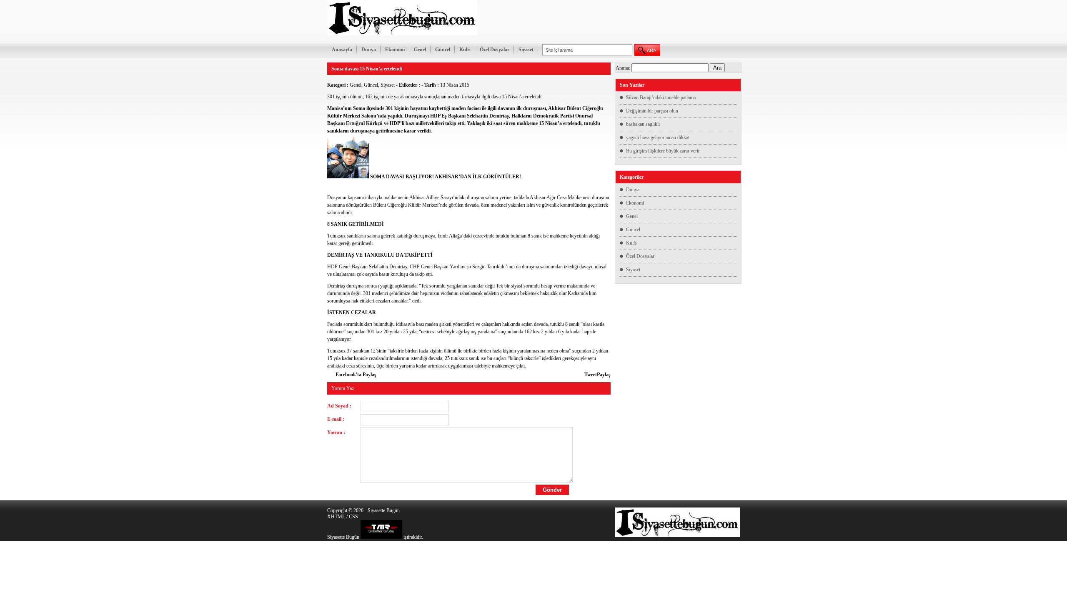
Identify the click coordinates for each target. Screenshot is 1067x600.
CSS (353, 517)
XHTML (336, 517)
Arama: (623, 68)
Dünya (368, 49)
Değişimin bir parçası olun (652, 111)
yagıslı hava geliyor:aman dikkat (657, 137)
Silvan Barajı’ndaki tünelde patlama (661, 97)
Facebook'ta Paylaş (356, 375)
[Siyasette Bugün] (402, 34)
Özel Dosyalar (494, 49)
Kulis (465, 49)
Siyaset (526, 49)
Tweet (590, 375)
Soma (359, 108)
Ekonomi (395, 49)
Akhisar (557, 108)
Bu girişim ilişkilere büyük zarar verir (663, 151)
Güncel (442, 49)
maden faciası (466, 108)
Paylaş (604, 375)
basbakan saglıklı (643, 124)
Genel (420, 49)
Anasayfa (342, 49)
